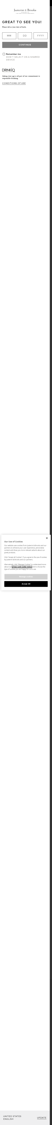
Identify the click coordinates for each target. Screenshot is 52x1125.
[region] (26, 562)
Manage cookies (26, 577)
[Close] (47, 538)
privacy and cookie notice (22, 567)
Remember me (13, 54)
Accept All (26, 584)
